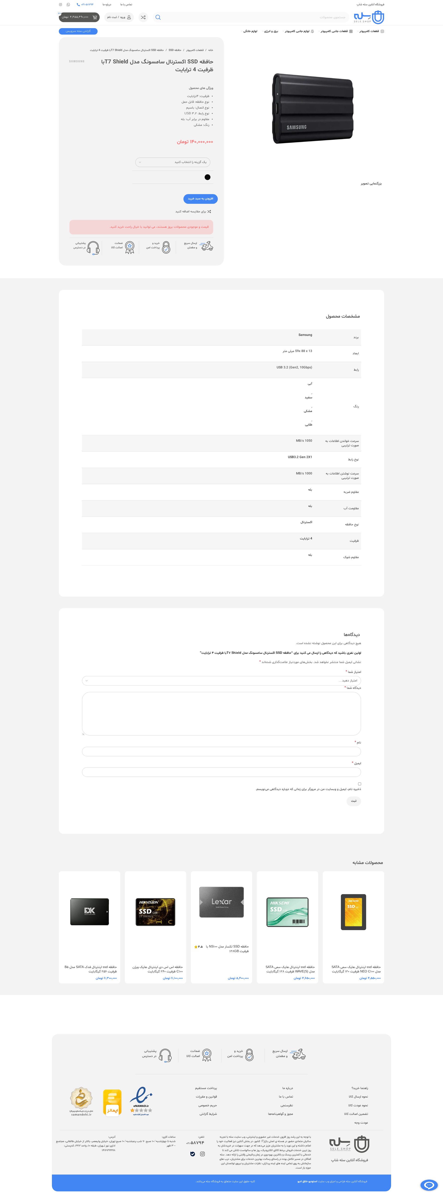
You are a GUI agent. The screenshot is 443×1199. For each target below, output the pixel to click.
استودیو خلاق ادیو (307, 1181)
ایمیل (356, 763)
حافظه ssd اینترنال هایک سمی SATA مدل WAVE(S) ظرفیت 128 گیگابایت (290, 969)
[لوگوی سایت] (369, 17)
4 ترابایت (306, 538)
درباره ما (107, 4)
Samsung (305, 335)
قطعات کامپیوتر (195, 50)
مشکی (308, 411)
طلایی (308, 425)
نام (358, 742)
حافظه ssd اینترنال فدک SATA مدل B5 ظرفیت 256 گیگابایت (91, 969)
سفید (308, 397)
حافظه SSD (175, 50)
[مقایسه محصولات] (143, 17)
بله (310, 490)
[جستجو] (158, 17)
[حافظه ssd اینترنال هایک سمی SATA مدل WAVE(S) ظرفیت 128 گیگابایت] (287, 916)
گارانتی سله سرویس (78, 31)
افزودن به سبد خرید (200, 199)
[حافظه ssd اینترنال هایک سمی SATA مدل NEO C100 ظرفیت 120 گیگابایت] (353, 916)
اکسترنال (306, 522)
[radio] (207, 177)
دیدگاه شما (352, 688)
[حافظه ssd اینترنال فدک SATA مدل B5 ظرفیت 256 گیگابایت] (89, 916)
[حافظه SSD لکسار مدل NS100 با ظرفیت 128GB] (221, 906)
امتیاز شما (353, 672)
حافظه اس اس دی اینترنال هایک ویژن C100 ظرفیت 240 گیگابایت (157, 969)
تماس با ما (126, 4)
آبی (310, 384)
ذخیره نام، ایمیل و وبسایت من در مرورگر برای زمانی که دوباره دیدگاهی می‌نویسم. (308, 789)
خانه (210, 50)
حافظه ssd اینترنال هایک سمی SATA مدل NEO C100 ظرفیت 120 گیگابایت (356, 969)
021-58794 (87, 4)
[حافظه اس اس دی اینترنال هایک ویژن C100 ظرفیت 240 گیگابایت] (155, 916)
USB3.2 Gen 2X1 (300, 457)
